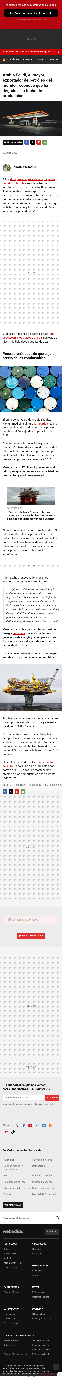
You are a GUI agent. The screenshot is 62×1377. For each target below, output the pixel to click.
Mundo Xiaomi (10, 1267)
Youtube (30, 1125)
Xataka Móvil (10, 1253)
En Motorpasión (14, 508)
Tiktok (13, 1131)
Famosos (27, 59)
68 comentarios (14, 142)
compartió (39, 423)
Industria (21, 784)
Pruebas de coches (42, 1175)
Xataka (7, 1249)
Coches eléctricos (42, 1159)
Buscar (58, 1218)
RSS (50, 1125)
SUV (6, 1175)
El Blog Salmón (39, 1314)
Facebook (26, 142)
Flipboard (38, 142)
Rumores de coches (15, 1181)
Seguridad (53, 59)
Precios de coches (42, 1181)
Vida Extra (36, 1253)
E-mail (44, 142)
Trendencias (9, 1314)
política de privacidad (43, 1104)
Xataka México (11, 1340)
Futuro (7, 1194)
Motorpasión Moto (40, 1297)
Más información (47, 1373)
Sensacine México (40, 1345)
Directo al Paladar (12, 1292)
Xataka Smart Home (13, 1263)
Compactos (38, 1165)
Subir (50, 1231)
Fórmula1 (9, 1159)
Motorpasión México (41, 1354)
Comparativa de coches (17, 1188)
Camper (40, 59)
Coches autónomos (43, 1188)
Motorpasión (38, 1292)
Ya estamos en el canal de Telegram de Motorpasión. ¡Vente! (31, 51)
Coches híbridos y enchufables (13, 1167)
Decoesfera (9, 1318)
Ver (32, 935)
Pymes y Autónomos (41, 1318)
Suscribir (52, 1097)
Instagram (37, 1125)
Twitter (32, 142)
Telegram (44, 1125)
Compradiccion (11, 1323)
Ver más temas (12, 1205)
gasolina (36, 784)
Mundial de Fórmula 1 (44, 1194)
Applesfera (9, 1258)
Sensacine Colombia (41, 1349)
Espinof (35, 1275)
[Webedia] (13, 1233)
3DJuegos (37, 1249)
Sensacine (37, 1270)
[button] (24, 167)
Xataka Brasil (10, 1345)
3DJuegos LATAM (40, 1340)
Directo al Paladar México (15, 1354)
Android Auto (13, 59)
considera (19, 633)
